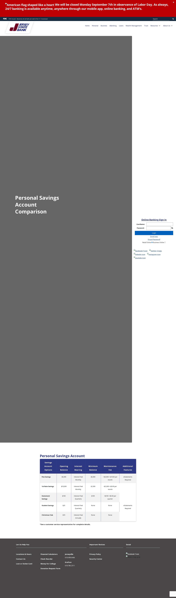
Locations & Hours (23, 554)
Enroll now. (154, 237)
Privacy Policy (95, 554)
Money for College (48, 564)
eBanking (113, 26)
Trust (146, 26)
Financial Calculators (49, 554)
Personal (95, 26)
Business (104, 26)
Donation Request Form (50, 568)
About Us (166, 26)
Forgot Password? (154, 239)
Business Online (158, 242)
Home (87, 26)
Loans (121, 26)
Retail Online (146, 242)
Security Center (95, 559)
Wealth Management (134, 26)
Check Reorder (47, 559)
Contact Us (20, 559)
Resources (154, 26)
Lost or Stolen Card (24, 564)
